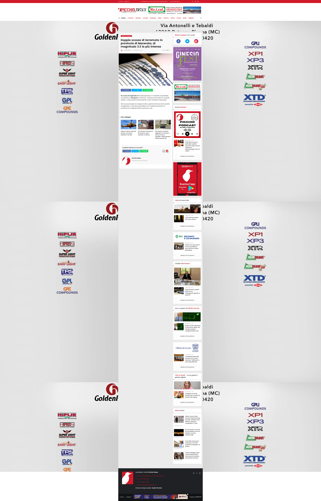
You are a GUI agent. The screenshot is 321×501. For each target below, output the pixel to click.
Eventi (160, 18)
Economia (153, 18)
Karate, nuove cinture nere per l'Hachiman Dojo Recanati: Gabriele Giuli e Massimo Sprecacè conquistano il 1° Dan (192, 419)
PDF (169, 50)
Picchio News (136, 158)
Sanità (173, 18)
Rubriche (191, 18)
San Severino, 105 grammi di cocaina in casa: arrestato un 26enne (145, 133)
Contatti (120, 1)
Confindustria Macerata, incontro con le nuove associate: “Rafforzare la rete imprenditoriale (192, 359)
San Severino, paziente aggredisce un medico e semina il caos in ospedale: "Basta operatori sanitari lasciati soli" (163, 134)
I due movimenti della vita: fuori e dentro (191, 218)
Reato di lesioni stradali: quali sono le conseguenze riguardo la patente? (192, 292)
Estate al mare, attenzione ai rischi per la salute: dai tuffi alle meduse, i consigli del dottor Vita (192, 328)
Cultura (145, 18)
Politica (166, 18)
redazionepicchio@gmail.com (149, 485)
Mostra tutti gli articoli (187, 156)
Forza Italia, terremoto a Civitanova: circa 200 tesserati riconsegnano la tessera (192, 443)
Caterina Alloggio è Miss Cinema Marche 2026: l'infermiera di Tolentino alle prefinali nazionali (192, 455)
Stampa (165, 50)
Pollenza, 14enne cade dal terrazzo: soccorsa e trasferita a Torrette (128, 133)
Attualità (130, 18)
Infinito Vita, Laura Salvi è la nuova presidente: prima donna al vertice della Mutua (192, 247)
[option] (128, 128)
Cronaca (138, 18)
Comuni (123, 18)
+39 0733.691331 (144, 479)
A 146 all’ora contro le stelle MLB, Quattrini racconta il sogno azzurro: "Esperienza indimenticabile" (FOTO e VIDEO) (192, 146)
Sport (184, 18)
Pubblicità (126, 1)
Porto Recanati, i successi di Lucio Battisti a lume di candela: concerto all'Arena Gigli (192, 432)
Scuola (179, 18)
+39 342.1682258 (144, 482)
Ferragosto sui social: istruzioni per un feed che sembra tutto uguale (192, 395)
